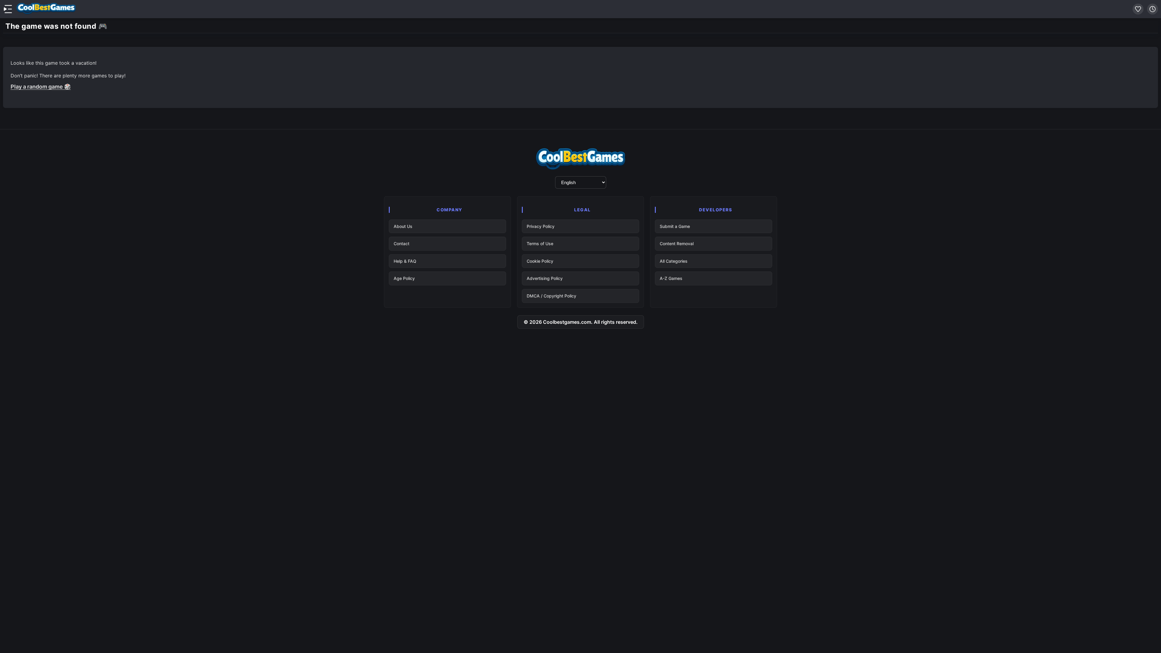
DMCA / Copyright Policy (551, 295)
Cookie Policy (540, 261)
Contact (401, 243)
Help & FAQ (405, 261)
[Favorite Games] (1138, 9)
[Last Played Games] (1152, 9)
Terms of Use (540, 243)
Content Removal (677, 243)
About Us (403, 226)
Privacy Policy (540, 226)
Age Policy (404, 278)
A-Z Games (671, 278)
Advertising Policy (545, 278)
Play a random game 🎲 (41, 86)
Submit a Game (675, 226)
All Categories (674, 261)
